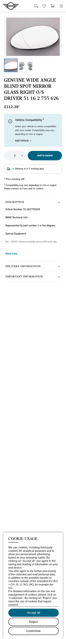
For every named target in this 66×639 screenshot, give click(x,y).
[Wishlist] (44, 6)
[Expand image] (33, 37)
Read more (11, 253)
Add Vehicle (22, 140)
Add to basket (45, 155)
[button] (61, 6)
